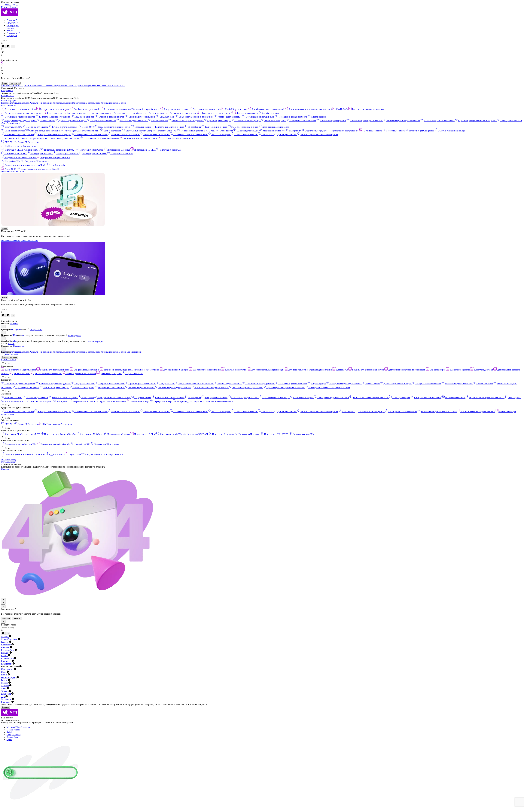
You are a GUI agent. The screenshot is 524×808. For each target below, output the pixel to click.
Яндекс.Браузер (14, 737)
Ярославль (6, 702)
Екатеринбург (8, 650)
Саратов (5, 685)
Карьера (25, 103)
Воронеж (5, 647)
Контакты (57, 103)
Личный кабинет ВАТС (12, 85)
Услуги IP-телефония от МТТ (88, 85)
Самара (4, 683)
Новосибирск (7, 669)
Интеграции (13, 25)
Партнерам (12, 35)
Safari (9, 732)
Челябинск (6, 699)
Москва (5, 636)
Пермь (4, 675)
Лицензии (67, 103)
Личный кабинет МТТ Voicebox (39, 85)
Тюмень (5, 691)
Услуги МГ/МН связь (64, 85)
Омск (4, 672)
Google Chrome (13, 734)
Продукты (12, 23)
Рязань (4, 680)
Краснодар (6, 661)
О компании (13, 33)
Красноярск (7, 664)
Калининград (7, 658)
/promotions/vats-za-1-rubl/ (12, 171)
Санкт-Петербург (9, 639)
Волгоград (6, 645)
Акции (10, 30)
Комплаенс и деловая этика (113, 103)
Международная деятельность (86, 103)
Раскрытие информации (41, 103)
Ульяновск (6, 694)
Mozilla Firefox (13, 730)
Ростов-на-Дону (9, 677)
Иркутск (5, 653)
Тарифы (10, 28)
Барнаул (5, 642)
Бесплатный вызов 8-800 (113, 85)
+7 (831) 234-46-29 (9, 5)
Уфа (3, 696)
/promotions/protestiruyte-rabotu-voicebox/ (19, 240)
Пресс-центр (7, 103)
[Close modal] (3, 599)
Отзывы (17, 103)
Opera (9, 739)
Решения (11, 20)
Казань (4, 655)
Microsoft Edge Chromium (18, 727)
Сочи (4, 688)
